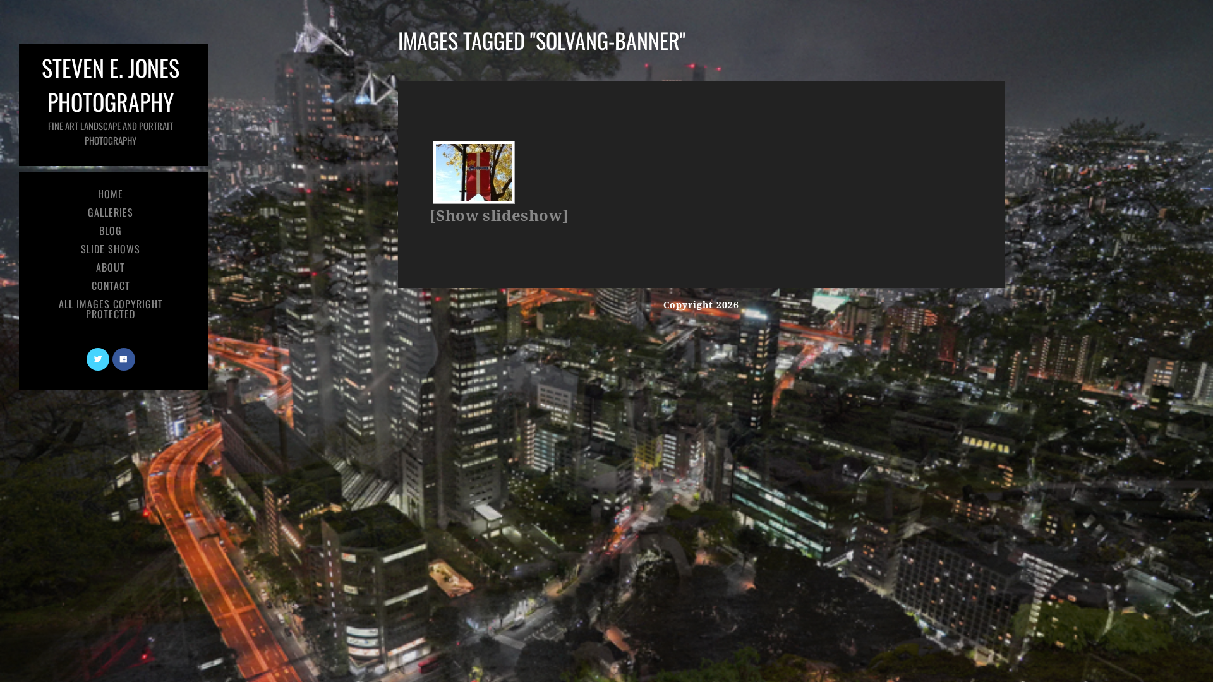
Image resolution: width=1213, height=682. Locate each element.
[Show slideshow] (499, 216)
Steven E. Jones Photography (110, 99)
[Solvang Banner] (474, 172)
